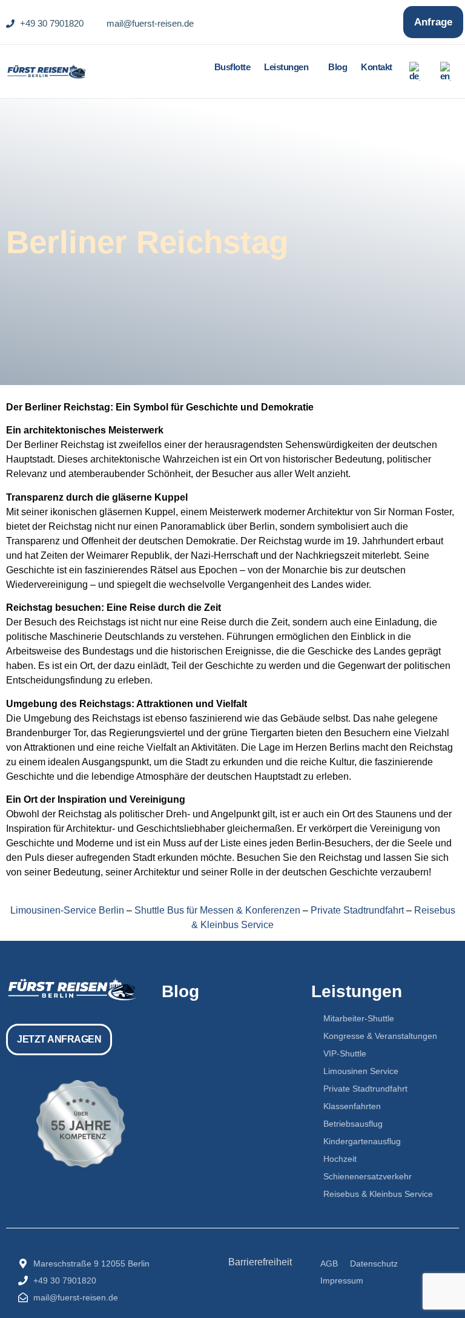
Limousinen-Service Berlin (67, 910)
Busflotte (232, 67)
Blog (337, 67)
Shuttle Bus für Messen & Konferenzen (217, 910)
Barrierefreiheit (260, 1262)
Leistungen (286, 67)
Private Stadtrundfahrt (357, 910)
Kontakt (376, 67)
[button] (289, 67)
